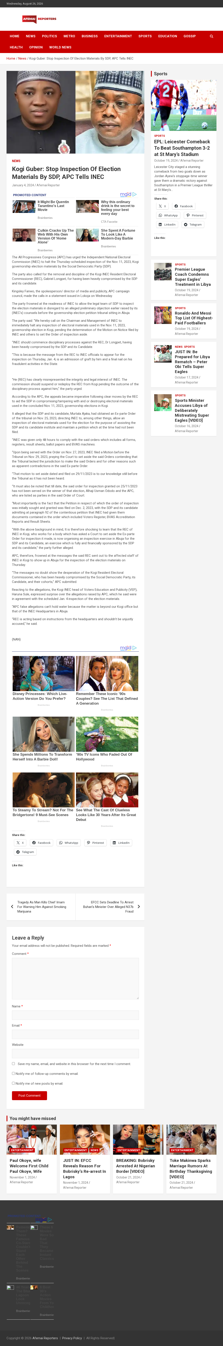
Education (167, 36)
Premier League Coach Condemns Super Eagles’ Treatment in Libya (193, 277)
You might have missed (33, 1118)
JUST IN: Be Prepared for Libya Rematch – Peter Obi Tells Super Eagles (192, 361)
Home (14, 36)
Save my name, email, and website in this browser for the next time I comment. (74, 1064)
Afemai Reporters (45, 1338)
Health (16, 47)
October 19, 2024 (166, 160)
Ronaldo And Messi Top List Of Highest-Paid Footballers (194, 318)
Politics (49, 36)
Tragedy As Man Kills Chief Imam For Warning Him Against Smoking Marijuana (41, 906)
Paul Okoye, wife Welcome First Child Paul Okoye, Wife (29, 1166)
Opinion (36, 47)
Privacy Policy (72, 1338)
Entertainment (118, 36)
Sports (145, 36)
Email (17, 1025)
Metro (69, 36)
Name (17, 1006)
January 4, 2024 (23, 185)
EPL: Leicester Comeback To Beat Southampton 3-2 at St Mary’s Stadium (182, 148)
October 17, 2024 (186, 377)
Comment (20, 954)
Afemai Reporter (48, 185)
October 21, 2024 (128, 1177)
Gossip (190, 36)
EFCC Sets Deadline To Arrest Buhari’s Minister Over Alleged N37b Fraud (108, 906)
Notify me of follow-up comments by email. (47, 1074)
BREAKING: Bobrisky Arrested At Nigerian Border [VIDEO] (135, 1166)
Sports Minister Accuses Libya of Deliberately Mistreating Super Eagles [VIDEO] (192, 410)
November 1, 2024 (22, 1177)
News (30, 36)
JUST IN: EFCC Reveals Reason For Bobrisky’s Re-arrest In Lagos (84, 1168)
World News (60, 47)
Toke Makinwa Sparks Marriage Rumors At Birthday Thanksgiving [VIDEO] (191, 1168)
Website (18, 1045)
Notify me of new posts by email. (39, 1084)
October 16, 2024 (186, 426)
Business (90, 36)
